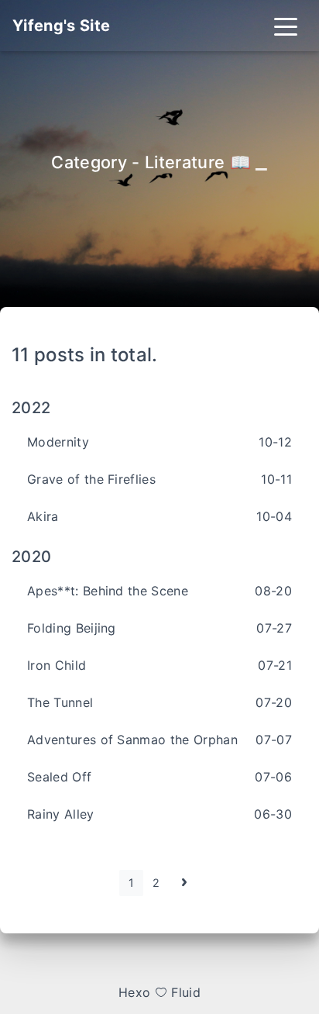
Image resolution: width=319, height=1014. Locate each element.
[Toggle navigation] (286, 25)
